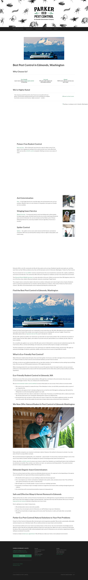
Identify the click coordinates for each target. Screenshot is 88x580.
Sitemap (14, 565)
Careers (18, 565)
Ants (18, 201)
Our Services (29, 29)
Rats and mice (20, 147)
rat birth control (30, 151)
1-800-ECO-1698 (16, 550)
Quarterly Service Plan (32, 333)
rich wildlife (28, 272)
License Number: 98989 (18, 563)
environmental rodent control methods (27, 383)
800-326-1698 (59, 554)
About (55, 29)
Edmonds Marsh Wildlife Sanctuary (24, 277)
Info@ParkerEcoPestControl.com (20, 552)
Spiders (19, 231)
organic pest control (29, 80)
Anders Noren (68, 574)
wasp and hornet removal (19, 501)
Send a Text (23, 550)
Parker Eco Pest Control (22, 574)
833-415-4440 (38, 555)
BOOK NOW (22, 555)
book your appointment (29, 533)
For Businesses (38, 29)
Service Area (49, 29)
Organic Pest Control (18, 29)
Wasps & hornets (21, 214)
